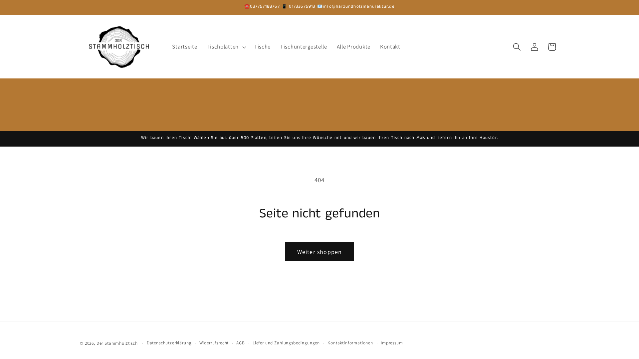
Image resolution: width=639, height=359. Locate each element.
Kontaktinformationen (350, 343)
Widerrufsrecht (214, 343)
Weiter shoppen (319, 252)
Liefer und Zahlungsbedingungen (286, 343)
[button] (225, 47)
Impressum (392, 343)
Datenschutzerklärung (169, 343)
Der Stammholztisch (117, 343)
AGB (240, 343)
